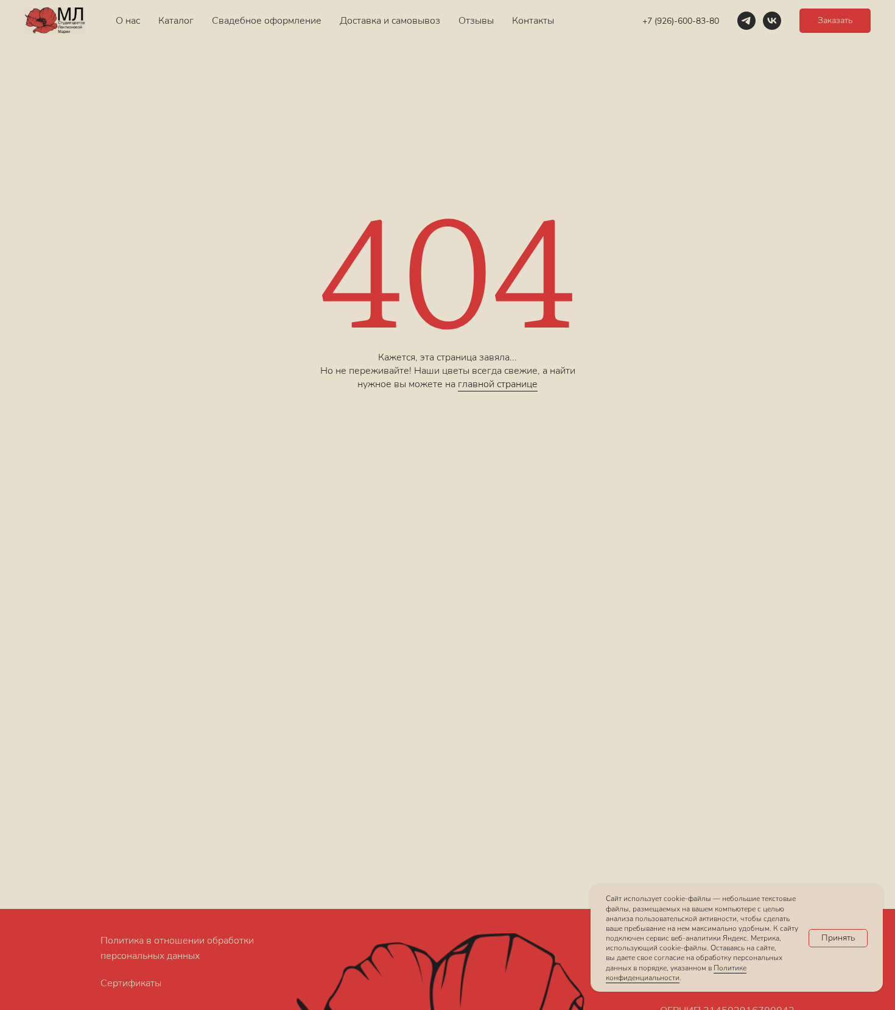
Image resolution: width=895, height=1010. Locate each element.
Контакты (533, 20)
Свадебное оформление (266, 20)
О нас (128, 20)
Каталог (176, 20)
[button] (835, 21)
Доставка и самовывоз (390, 20)
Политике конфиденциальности (676, 973)
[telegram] (746, 21)
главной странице (498, 384)
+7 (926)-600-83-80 (680, 21)
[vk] (772, 21)
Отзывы (476, 20)
